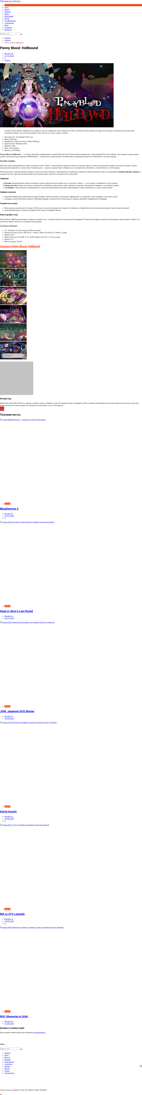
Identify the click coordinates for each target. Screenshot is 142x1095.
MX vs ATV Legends (12, 914)
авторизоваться (39, 1032)
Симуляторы (9, 1062)
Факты (7, 9)
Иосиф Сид (8, 53)
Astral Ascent (8, 811)
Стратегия (8, 1064)
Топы (6, 7)
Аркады (7, 60)
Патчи (6, 18)
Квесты (7, 1057)
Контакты (8, 30)
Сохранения (9, 23)
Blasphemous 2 (9, 508)
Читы (6, 25)
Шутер (7, 1068)
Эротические (9, 1073)
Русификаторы (10, 21)
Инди (6, 1055)
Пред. (2, 407)
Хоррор (7, 1066)
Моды (6, 14)
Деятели (7, 12)
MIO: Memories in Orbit (14, 1016)
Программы (8, 16)
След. (2, 410)
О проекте (8, 27)
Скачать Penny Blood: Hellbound (20, 246)
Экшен (7, 1071)
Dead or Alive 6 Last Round (16, 611)
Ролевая (7, 1059)
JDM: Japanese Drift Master (17, 711)
